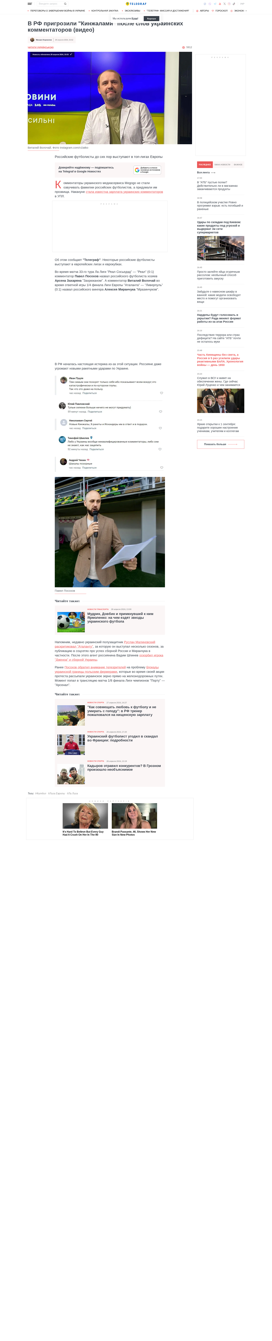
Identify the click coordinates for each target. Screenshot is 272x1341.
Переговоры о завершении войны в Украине (57, 10)
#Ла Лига (72, 793)
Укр (242, 4)
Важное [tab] (238, 165)
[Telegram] (215, 3)
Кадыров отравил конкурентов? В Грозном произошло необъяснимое (124, 768)
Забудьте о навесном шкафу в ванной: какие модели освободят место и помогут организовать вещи (219, 296)
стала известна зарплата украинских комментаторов (124, 192)
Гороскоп (221, 10)
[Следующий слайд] (246, 11)
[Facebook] (205, 3)
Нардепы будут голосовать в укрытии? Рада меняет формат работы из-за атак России (219, 318)
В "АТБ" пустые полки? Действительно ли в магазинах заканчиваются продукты (217, 186)
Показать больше (215, 444)
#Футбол (40, 793)
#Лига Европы (56, 793)
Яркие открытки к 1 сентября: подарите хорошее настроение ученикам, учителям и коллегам (218, 428)
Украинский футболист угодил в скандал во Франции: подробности (122, 738)
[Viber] (209, 4)
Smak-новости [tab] (222, 165)
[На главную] (136, 3)
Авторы (204, 10)
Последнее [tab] (205, 165)
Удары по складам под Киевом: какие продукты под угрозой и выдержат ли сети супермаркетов (219, 227)
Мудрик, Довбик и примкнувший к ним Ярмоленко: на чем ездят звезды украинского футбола (120, 617)
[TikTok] (233, 3)
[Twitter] (224, 4)
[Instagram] (229, 3)
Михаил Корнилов (44, 40)
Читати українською (41, 47)
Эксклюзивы (132, 10)
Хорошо (151, 18)
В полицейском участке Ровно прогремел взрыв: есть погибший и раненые (220, 206)
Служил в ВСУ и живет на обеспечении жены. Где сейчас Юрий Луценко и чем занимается (218, 381)
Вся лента (203, 172)
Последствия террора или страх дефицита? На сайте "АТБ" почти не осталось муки (219, 338)
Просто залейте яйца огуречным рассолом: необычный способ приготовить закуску (218, 275)
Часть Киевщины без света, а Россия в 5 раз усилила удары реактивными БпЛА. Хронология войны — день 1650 (220, 360)
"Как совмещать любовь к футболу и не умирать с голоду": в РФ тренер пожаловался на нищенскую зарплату (121, 711)
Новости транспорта (98, 609)
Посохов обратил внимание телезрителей (95, 667)
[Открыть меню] (30, 3)
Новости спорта (95, 702)
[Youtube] (220, 3)
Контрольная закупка (104, 10)
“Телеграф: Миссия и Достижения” (168, 10)
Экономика (241, 10)
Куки (134, 18)
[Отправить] (65, 3)
